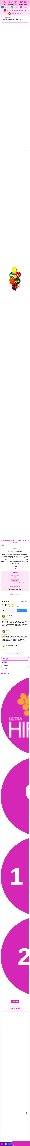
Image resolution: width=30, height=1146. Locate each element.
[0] (16, 2)
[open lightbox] (15, 280)
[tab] (15, 658)
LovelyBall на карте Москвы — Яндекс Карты (15, 655)
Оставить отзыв (15, 1001)
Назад (2, 545)
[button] (8, 2)
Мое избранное (17, 594)
